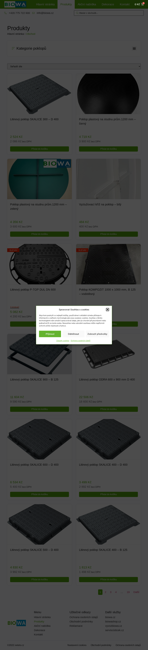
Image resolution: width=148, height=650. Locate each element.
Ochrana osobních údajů (80, 341)
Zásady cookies (62, 341)
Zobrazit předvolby (97, 333)
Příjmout (50, 333)
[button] (107, 309)
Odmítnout (73, 333)
